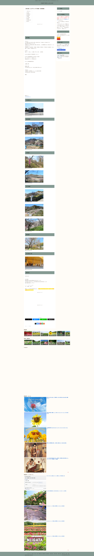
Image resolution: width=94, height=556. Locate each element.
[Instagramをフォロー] (39, 323)
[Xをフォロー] (35, 323)
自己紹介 (33, 553)
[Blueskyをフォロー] (37, 323)
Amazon (58, 37)
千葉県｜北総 (59, 553)
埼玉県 (66, 553)
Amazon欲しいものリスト (61, 49)
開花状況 (28, 21)
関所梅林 (28, 18)
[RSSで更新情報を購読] (44, 323)
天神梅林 (28, 16)
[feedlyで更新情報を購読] (42, 323)
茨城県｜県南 (40, 553)
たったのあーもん (29, 553)
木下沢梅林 (28, 17)
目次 (27, 11)
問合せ (35, 553)
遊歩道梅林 (28, 15)
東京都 (68, 553)
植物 (37, 553)
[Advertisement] (39, 30)
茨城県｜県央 (51, 553)
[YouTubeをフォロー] (40, 323)
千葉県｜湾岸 (63, 553)
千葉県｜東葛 (55, 553)
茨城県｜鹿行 (47, 553)
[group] (28, 334)
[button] (50, 319)
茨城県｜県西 (43, 553)
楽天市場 (58, 39)
